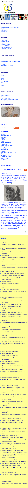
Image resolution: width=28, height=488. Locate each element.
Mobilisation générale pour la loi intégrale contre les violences (12, 242)
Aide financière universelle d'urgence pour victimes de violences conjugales (13, 358)
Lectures (3, 151)
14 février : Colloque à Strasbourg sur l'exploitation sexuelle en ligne (14, 265)
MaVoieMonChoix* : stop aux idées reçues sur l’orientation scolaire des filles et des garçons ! (14, 395)
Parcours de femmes (6, 96)
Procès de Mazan (5, 255)
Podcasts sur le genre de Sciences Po (10, 351)
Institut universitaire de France (8, 67)
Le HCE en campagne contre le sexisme (10, 377)
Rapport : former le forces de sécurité (9, 435)
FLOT (2, 58)
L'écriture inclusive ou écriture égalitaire (10, 355)
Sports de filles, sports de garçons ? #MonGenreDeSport (13, 273)
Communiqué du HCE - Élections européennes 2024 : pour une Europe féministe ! (14, 429)
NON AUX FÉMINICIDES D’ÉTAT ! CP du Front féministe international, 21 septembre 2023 (13, 447)
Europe (2, 75)
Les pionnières (4, 94)
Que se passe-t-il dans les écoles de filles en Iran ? (12, 341)
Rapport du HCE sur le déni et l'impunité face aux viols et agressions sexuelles (14, 372)
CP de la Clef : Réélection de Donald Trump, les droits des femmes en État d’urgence (14, 292)
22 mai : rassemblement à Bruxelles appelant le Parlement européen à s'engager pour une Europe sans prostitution (14, 475)
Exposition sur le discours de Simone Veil (10, 283)
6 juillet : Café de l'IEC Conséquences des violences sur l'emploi (13, 245)
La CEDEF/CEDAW (5, 84)
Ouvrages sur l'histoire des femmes (9, 99)
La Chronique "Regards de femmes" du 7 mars (11, 306)
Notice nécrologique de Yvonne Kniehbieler (11, 465)
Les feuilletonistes (5, 101)
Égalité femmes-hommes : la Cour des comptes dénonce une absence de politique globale (13, 444)
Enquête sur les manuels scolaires (9, 28)
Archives (3, 159)
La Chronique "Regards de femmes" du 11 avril (11, 304)
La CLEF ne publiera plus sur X (8, 271)
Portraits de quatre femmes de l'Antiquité (10, 289)
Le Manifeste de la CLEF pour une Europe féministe (12, 437)
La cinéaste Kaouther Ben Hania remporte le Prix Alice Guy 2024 (14, 286)
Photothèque (4, 149)
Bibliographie (4, 147)
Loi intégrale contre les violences (8, 363)
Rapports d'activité (6, 142)
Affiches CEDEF (5, 30)
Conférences (4, 158)
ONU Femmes (4, 81)
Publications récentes (7, 145)
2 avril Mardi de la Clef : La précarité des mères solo (12, 470)
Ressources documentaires (8, 152)
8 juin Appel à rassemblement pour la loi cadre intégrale (13, 257)
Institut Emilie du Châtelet (7, 65)
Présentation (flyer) (6, 135)
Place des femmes (5, 98)
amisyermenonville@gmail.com (9, 183)
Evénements (4, 40)
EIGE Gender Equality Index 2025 (9, 353)
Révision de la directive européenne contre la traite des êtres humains (14, 408)
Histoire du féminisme (6, 95)
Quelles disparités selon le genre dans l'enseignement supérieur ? (13, 309)
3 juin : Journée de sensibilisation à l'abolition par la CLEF (14, 463)
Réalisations (4, 31)
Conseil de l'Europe (4, 76)
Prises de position (5, 41)
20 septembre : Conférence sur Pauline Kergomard (12, 418)
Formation (3, 64)
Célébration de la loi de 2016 (8, 281)
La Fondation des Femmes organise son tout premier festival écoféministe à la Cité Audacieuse (14, 440)
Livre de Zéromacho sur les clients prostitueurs (11, 329)
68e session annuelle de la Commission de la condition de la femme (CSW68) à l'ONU (14, 484)
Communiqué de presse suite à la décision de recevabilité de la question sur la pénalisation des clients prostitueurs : (14, 460)
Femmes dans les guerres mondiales (10, 27)
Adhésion (3, 140)
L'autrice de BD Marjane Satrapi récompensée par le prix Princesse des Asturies (14, 399)
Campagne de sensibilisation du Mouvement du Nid (12, 420)
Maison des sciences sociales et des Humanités (12, 312)
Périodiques (4, 144)
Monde (2, 78)
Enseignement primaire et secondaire (10, 60)
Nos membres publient (7, 155)
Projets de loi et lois (5, 43)
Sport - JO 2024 (5, 45)
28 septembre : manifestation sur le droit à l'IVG (11, 316)
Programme (4, 26)
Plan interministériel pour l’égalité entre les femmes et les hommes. (14, 249)
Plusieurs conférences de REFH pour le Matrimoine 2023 (14, 467)
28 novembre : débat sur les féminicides (10, 385)
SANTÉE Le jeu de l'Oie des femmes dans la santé (12, 365)
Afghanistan (3, 79)
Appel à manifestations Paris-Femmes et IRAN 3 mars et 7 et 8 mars (14, 323)
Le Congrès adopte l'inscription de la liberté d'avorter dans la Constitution (14, 268)
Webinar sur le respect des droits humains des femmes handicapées (13, 319)
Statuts (3, 138)
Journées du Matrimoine (7, 426)
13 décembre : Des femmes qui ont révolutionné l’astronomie (14, 314)
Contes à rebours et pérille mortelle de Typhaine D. (12, 401)
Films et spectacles (6, 156)
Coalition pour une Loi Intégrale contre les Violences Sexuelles (13, 391)
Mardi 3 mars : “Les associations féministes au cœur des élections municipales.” (13, 338)
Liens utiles (4, 148)
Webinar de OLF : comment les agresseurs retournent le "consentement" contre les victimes (13, 380)
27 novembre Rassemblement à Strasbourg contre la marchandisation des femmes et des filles (13, 388)
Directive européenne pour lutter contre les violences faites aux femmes (14, 412)
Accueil (3, 134)
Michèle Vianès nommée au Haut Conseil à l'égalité (12, 450)
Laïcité (2, 50)
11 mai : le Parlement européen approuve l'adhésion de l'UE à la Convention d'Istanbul (14, 481)
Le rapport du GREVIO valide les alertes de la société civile (14, 375)
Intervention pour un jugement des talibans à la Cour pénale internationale (14, 334)
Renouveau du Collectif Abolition (8, 457)
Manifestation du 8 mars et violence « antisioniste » (12, 259)
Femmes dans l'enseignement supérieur (11, 61)
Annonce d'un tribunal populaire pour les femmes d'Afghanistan (12, 404)
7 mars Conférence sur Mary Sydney (9, 472)
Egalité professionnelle (6, 47)
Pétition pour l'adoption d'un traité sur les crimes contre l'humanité (13, 344)
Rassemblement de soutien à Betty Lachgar (11, 383)
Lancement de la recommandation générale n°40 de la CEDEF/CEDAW (13, 301)
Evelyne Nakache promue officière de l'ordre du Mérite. (13, 275)
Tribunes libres (5, 154)
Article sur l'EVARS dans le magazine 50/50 (11, 478)
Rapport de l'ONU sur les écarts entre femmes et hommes (14, 331)
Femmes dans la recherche (7, 62)
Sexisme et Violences (6, 48)
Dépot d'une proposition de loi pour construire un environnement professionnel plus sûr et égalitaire (12, 368)
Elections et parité (5, 44)
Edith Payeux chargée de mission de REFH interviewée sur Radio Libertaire (14, 327)
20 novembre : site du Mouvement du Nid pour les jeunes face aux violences (14, 415)
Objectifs (3, 137)
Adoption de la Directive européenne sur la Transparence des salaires (14, 252)
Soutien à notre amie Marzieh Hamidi (9, 349)
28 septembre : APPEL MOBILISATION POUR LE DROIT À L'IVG (14, 432)
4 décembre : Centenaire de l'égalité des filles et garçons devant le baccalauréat (14, 278)
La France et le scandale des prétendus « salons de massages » (12, 423)
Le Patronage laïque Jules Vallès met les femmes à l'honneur (12, 298)
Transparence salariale (6, 346)
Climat (2, 85)
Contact (3, 141)
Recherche (16, 127)
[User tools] (25, 170)
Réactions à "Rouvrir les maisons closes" (10, 361)
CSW (2, 82)
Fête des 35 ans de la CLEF (7, 262)
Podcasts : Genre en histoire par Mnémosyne (11, 295)
